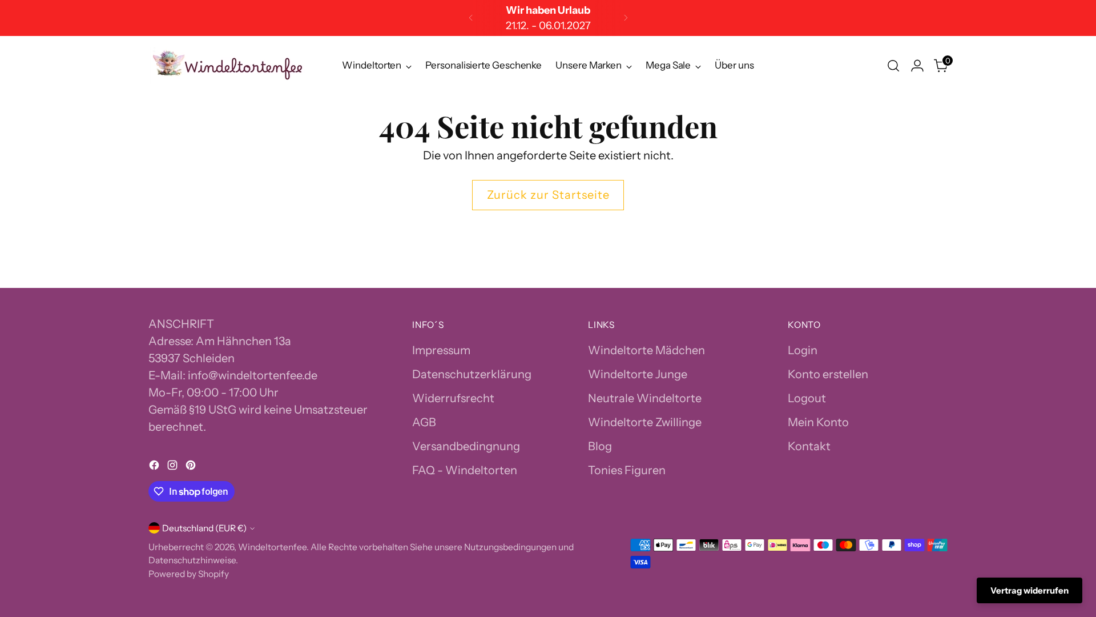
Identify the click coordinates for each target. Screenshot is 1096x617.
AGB (424, 422)
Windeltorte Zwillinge (645, 422)
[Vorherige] (470, 18)
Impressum (441, 350)
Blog (600, 446)
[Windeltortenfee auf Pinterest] (192, 466)
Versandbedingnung (466, 446)
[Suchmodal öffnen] (893, 65)
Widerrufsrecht (453, 398)
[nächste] (625, 18)
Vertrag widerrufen (1029, 590)
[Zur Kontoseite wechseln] (917, 65)
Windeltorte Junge (637, 374)
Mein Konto (818, 422)
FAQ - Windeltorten (464, 470)
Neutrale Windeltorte (645, 398)
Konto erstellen (828, 374)
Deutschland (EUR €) (204, 528)
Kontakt (809, 446)
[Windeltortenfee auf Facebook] (155, 466)
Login (802, 350)
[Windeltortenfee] (228, 66)
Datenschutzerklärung (471, 374)
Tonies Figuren (627, 470)
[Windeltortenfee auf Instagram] (173, 466)
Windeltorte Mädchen (646, 350)
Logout (807, 398)
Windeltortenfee (272, 547)
